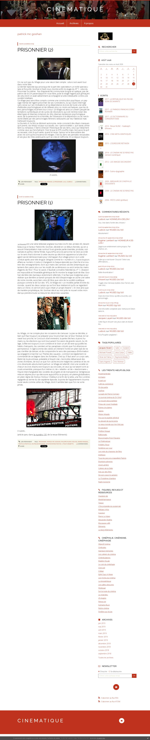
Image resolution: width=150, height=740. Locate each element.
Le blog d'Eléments (105, 530)
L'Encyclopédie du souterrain (109, 506)
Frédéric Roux (103, 444)
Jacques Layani (105, 318)
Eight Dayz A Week (105, 574)
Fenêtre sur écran (105, 611)
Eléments (101, 526)
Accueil (60, 23)
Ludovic (102, 219)
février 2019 (103, 637)
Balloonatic (102, 434)
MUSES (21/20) (116, 230)
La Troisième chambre (107, 478)
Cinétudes (102, 547)
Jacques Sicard (105, 348)
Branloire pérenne (105, 461)
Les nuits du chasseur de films (110, 451)
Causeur (101, 513)
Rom (100, 305)
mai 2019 (101, 627)
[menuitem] (60, 23)
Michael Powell (105, 352)
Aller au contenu (7, 2)
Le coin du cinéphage (106, 564)
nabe (117, 348)
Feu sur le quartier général (108, 417)
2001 (64, 182)
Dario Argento (104, 361)
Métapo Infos (103, 509)
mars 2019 (102, 633)
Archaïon (101, 377)
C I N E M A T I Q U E (75, 9)
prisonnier (42, 441)
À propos (88, 23)
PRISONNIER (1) (35, 203)
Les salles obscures (106, 584)
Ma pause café (104, 523)
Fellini (130, 352)
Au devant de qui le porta (108, 421)
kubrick (69, 182)
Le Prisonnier (22, 244)
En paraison (103, 428)
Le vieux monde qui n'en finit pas (111, 424)
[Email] (116, 687)
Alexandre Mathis (105, 520)
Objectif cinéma (104, 544)
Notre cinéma (103, 608)
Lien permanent (26, 182)
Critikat (101, 571)
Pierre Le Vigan (104, 516)
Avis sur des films (105, 472)
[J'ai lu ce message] (148, 738)
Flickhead (102, 588)
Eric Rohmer (119, 361)
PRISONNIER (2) (35, 50)
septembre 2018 (104, 654)
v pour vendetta (68, 444)
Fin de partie (103, 387)
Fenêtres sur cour (105, 448)
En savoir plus (101, 738)
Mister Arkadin (104, 414)
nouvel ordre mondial (80, 441)
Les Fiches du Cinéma (106, 578)
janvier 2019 (103, 640)
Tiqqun (101, 503)
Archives (74, 23)
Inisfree (101, 390)
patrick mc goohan (45, 182)
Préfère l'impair (104, 431)
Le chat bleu (103, 595)
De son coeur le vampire (107, 475)
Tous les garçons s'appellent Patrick (112, 458)
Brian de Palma (105, 357)
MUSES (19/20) (117, 292)
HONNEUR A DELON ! (120, 219)
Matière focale (104, 561)
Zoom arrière (103, 465)
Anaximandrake (104, 374)
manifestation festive (53, 444)
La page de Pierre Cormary (108, 394)
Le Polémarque (104, 441)
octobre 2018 (103, 650)
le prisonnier (57, 182)
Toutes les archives (105, 657)
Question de (103, 496)
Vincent (102, 279)
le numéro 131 (40, 434)
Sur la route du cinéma (107, 591)
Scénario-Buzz (104, 605)
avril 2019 (102, 630)
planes (100, 411)
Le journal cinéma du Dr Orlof (109, 397)
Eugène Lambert (106, 240)
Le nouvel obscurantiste (107, 401)
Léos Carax (119, 352)
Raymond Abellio (121, 357)
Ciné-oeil (101, 568)
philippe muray (66, 441)
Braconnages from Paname (109, 438)
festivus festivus (25, 444)
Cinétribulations (104, 557)
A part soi (102, 380)
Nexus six (102, 601)
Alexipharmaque (104, 499)
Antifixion (101, 455)
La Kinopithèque (104, 581)
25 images (102, 598)
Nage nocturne (104, 482)
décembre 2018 (104, 643)
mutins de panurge (38, 444)
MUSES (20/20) (117, 269)
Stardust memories (105, 551)
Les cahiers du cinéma (107, 554)
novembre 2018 (104, 647)
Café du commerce (105, 384)
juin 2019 (101, 623)
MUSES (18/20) (124, 318)
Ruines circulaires (105, 407)
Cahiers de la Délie (105, 468)
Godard (126, 348)
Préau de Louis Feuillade (107, 404)
